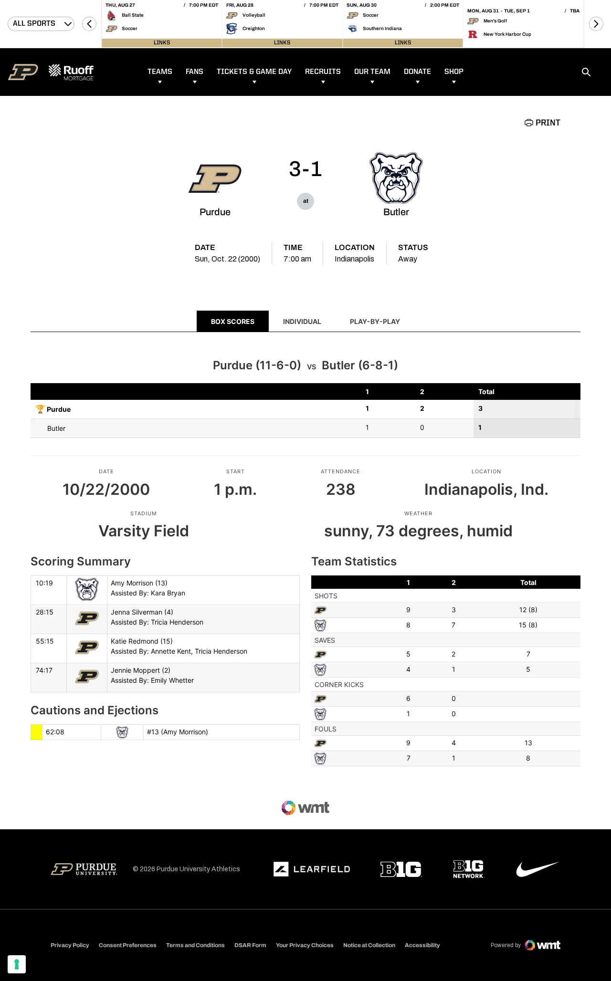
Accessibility (422, 945)
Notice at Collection (369, 945)
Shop (454, 72)
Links (162, 43)
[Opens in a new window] (312, 869)
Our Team (372, 72)
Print (548, 123)
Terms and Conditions (195, 945)
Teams (159, 72)
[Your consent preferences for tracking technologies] (17, 964)
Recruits (323, 72)
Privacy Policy (70, 945)
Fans (194, 72)
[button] (89, 24)
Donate (417, 72)
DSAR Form (250, 945)
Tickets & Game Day (254, 72)
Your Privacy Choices (305, 945)
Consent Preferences (128, 945)
